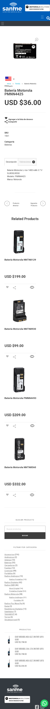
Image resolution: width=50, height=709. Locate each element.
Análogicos (9, 557)
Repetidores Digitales (13, 609)
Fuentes (7, 568)
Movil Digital (14, 588)
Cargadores (9, 565)
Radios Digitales (11, 582)
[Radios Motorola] (12, 7)
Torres (7, 617)
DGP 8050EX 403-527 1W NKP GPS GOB (29, 661)
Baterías (8, 145)
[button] (48, 18)
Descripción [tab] (11, 162)
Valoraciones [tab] (26, 162)
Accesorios (9, 555)
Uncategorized (10, 620)
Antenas (7, 560)
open (36, 39)
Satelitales (8, 612)
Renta (6, 606)
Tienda (17, 84)
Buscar (25, 535)
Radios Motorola (11, 594)
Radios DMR (9, 585)
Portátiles (8, 573)
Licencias (8, 571)
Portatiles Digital (15, 591)
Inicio (9, 84)
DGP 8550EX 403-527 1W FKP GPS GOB (29, 638)
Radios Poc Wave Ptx (13, 604)
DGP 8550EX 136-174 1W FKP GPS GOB (29, 650)
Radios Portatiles (16, 579)
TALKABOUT (9, 614)
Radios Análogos (11, 576)
